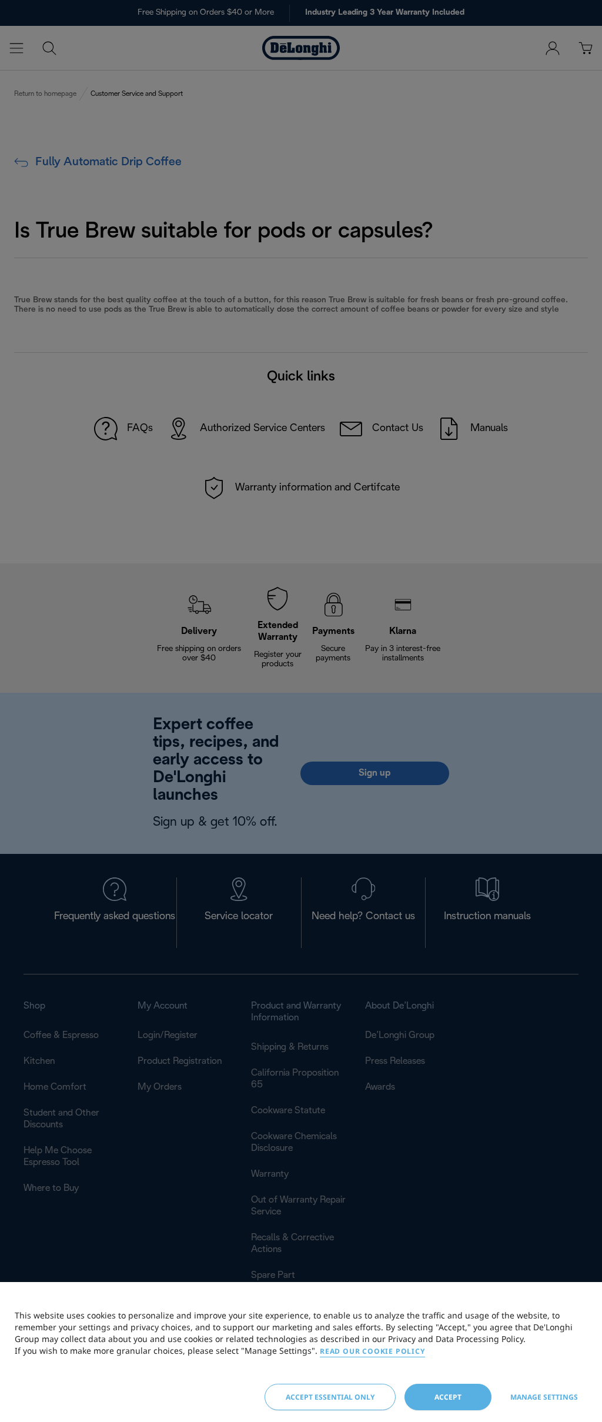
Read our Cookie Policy (372, 1351)
